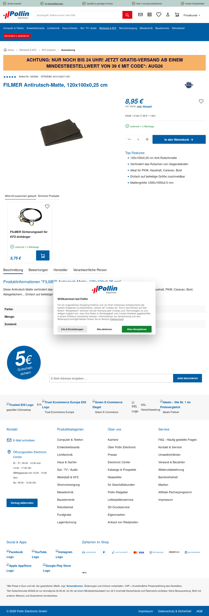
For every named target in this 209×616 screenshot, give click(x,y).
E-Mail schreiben (24, 440)
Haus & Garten (67, 462)
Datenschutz (70, 385)
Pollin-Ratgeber (118, 492)
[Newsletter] (140, 14)
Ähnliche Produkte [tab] (48, 196)
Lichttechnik (65, 454)
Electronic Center (119, 462)
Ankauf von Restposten (123, 522)
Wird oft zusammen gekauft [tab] (20, 196)
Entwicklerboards (68, 447)
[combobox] (79, 15)
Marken (163, 484)
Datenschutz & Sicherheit (174, 611)
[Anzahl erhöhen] (147, 139)
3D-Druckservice (119, 507)
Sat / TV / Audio (67, 469)
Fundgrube (64, 514)
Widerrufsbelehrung (171, 469)
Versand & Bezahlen (171, 462)
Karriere (113, 439)
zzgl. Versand (144, 106)
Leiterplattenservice (120, 499)
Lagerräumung (66, 522)
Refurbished (65, 507)
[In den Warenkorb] (42, 255)
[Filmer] (189, 86)
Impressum (165, 499)
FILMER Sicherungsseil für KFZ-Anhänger (29, 234)
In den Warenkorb (177, 139)
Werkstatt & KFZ (68, 477)
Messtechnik (65, 492)
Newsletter (115, 477)
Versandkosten (74, 585)
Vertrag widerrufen (22, 503)
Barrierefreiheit (168, 477)
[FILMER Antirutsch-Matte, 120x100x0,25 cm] (60, 132)
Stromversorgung (68, 484)
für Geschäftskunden (121, 484)
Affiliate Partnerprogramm (175, 492)
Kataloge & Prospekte (122, 469)
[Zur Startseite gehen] (16, 14)
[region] (61, 132)
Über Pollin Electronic (122, 447)
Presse (112, 454)
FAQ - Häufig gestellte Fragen (177, 439)
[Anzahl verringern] (129, 139)
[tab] (13, 270)
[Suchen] (127, 15)
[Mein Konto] (167, 14)
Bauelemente (65, 499)
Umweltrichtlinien (169, 454)
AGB (199, 611)
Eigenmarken (116, 514)
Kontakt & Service (170, 447)
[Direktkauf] (149, 14)
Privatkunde (191, 15)
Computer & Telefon (70, 439)
